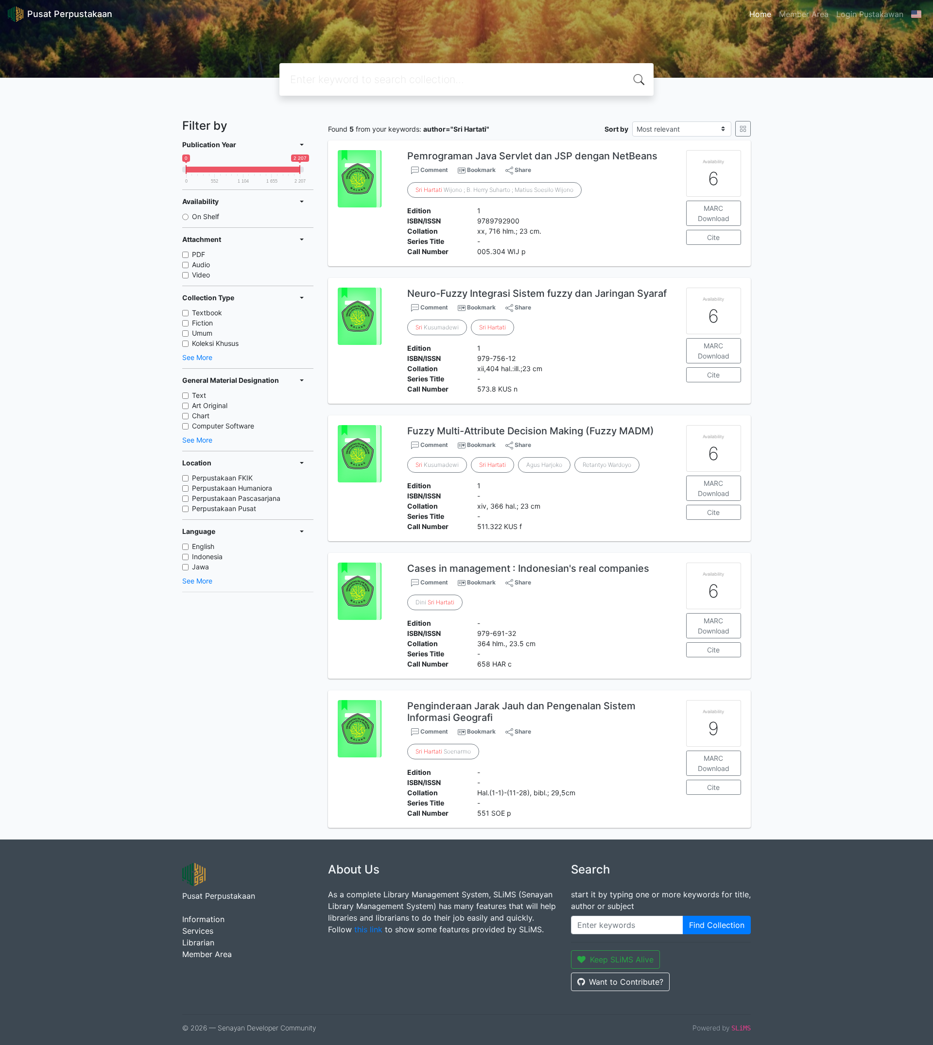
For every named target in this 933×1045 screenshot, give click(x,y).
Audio (201, 264)
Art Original (209, 405)
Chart (200, 415)
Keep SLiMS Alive (622, 959)
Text (199, 395)
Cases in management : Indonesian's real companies (528, 568)
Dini (434, 602)
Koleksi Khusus (215, 343)
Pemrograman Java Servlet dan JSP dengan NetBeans (532, 156)
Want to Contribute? (626, 982)
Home (760, 14)
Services (197, 931)
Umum (202, 333)
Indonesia (207, 556)
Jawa (200, 567)
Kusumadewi (437, 327)
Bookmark (481, 169)
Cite (713, 237)
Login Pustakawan (869, 14)
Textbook (207, 312)
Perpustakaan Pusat (224, 508)
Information (203, 919)
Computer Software (223, 426)
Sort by (616, 129)
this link (368, 929)
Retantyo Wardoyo (607, 464)
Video (201, 275)
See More (197, 357)
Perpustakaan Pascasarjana (236, 498)
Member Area (804, 14)
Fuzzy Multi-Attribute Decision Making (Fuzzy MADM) (530, 431)
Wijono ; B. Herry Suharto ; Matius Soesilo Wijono (494, 189)
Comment (433, 169)
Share (522, 169)
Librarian (198, 942)
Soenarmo (443, 751)
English (203, 546)
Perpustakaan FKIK (222, 478)
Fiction (202, 323)
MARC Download (713, 213)
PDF (198, 254)
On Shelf (205, 216)
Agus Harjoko (544, 464)
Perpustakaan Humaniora (232, 488)
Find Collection (716, 925)
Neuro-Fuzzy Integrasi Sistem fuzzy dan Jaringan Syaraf (537, 293)
